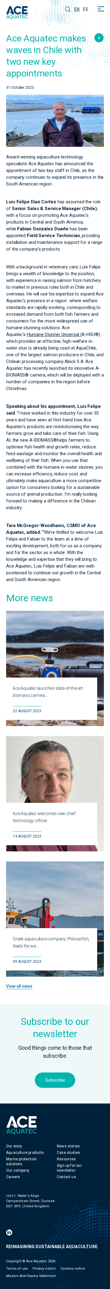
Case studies (68, 1152)
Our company (17, 1170)
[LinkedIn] (9, 1232)
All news (99, 37)
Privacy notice (44, 1269)
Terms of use (17, 1269)
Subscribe (55, 1080)
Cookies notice (73, 1269)
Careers (13, 1177)
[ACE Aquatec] (17, 12)
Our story (14, 1146)
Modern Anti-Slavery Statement (31, 1276)
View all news (19, 986)
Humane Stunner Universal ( (54, 334)
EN (76, 9)
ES (85, 9)
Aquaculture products (25, 1152)
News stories (68, 1146)
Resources (66, 1159)
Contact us (66, 1177)
